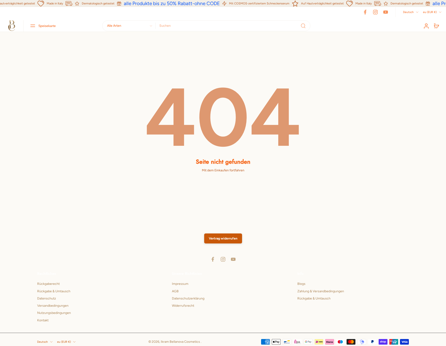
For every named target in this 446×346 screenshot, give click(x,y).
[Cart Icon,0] (436, 26)
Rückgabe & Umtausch (53, 291)
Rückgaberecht (48, 284)
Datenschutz (46, 298)
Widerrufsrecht (183, 306)
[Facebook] (365, 12)
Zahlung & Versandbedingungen (320, 291)
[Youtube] (385, 12)
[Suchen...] (303, 26)
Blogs (301, 284)
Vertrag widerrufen (223, 238)
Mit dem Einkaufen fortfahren (223, 170)
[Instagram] (375, 12)
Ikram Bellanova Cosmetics (181, 342)
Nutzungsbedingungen (54, 313)
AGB (175, 291)
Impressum (180, 284)
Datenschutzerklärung (188, 298)
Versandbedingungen (53, 306)
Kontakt (43, 320)
